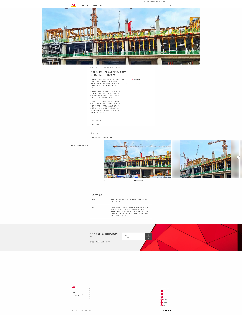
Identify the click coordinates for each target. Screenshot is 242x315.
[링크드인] (164, 311)
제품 (83, 5)
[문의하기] (238, 157)
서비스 (88, 5)
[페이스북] (170, 311)
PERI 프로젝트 (98, 67)
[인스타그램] (168, 311)
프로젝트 (95, 5)
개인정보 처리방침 (83, 310)
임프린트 (72, 310)
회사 (101, 5)
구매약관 (77, 310)
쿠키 (94, 310)
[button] (137, 236)
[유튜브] (166, 311)
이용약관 (90, 310)
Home (91, 67)
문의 (90, 298)
